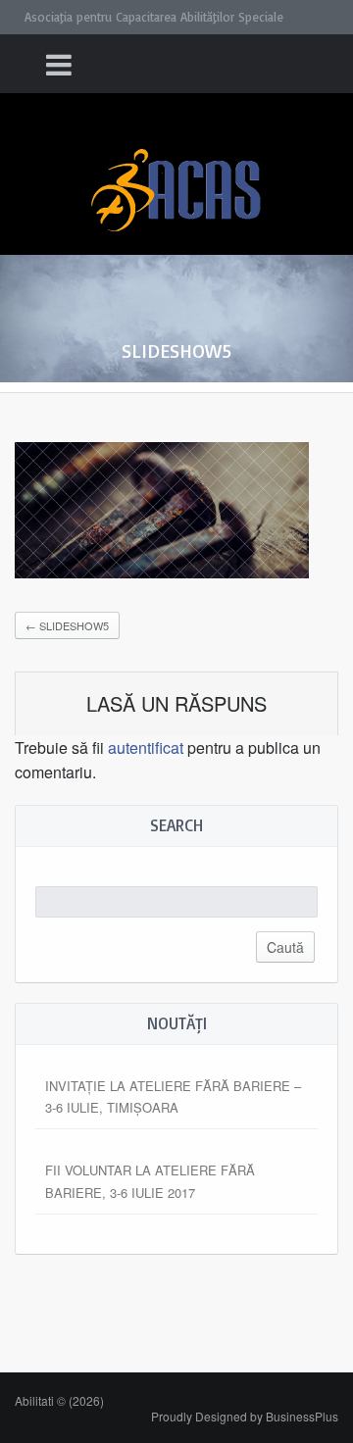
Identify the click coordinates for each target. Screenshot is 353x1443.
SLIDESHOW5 (67, 625)
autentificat (145, 747)
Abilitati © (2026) (59, 1400)
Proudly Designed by (244, 1416)
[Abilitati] (176, 172)
